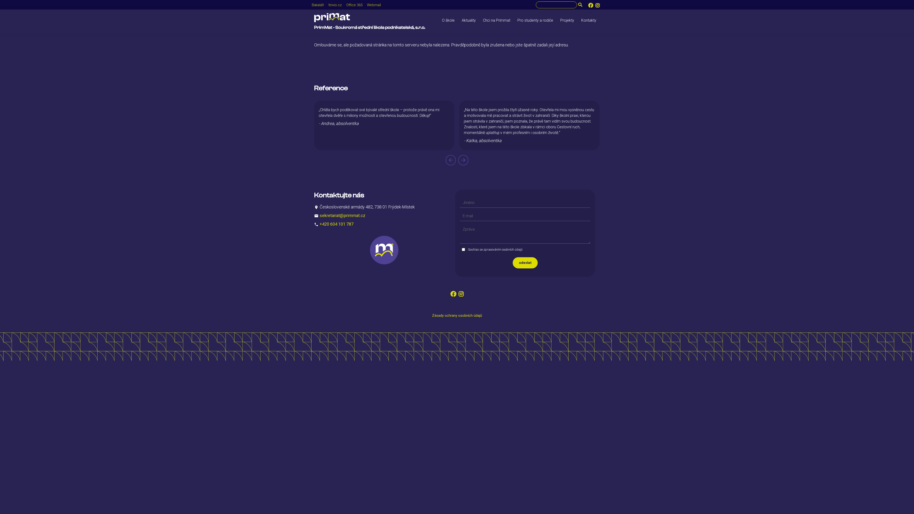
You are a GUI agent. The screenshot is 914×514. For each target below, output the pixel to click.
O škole (448, 20)
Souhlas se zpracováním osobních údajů (495, 249)
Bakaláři (318, 5)
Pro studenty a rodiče (535, 20)
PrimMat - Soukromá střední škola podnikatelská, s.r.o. (369, 27)
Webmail (374, 5)
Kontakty (588, 20)
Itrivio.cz (335, 5)
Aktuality (469, 20)
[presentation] (451, 160)
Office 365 (354, 5)
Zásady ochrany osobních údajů (457, 315)
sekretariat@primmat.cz (342, 215)
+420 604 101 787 (336, 224)
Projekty (567, 20)
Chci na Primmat (496, 20)
